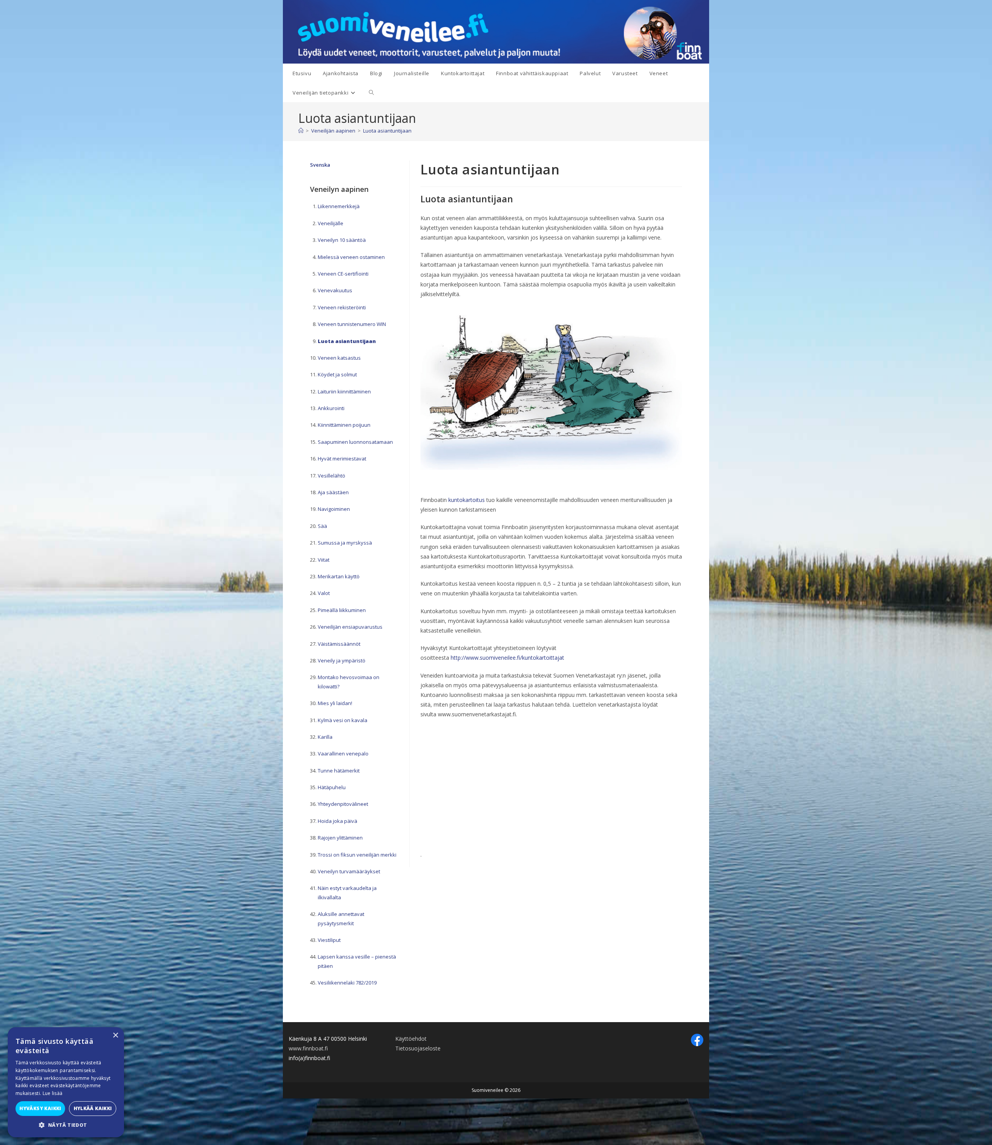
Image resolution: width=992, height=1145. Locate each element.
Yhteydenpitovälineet (343, 803)
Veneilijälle (330, 223)
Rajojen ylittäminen (340, 837)
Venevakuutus (335, 290)
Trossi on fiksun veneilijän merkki (357, 854)
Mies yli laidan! (335, 703)
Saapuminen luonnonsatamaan (355, 441)
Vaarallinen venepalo (343, 753)
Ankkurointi (331, 408)
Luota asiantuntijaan (387, 130)
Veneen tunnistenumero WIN (352, 324)
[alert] (66, 1082)
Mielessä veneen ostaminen (351, 256)
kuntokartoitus (466, 500)
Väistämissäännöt (339, 643)
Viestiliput (329, 939)
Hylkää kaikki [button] (93, 1108)
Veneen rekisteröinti (342, 307)
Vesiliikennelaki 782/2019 (347, 982)
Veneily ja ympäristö (341, 660)
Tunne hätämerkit (339, 770)
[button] (66, 1125)
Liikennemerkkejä (339, 206)
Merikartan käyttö (339, 576)
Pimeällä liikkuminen (342, 610)
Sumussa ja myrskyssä (345, 542)
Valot (324, 593)
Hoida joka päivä (337, 820)
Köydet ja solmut (337, 374)
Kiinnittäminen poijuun (344, 424)
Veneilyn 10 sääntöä (342, 239)
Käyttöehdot (411, 1038)
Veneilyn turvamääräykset (349, 871)
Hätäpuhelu (332, 787)
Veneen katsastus (339, 357)
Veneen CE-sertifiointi (343, 273)
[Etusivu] (300, 130)
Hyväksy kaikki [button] (40, 1108)
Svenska (320, 164)
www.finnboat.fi (308, 1048)
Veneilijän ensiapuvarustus (350, 626)
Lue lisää (53, 1093)
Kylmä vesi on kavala (342, 720)
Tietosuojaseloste (418, 1048)
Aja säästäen (333, 492)
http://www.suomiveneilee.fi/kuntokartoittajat (507, 657)
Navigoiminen (334, 508)
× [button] (115, 1035)
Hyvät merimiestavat (342, 458)
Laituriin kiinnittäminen (344, 391)
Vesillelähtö (331, 475)
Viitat (323, 559)
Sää (322, 525)
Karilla (325, 736)
